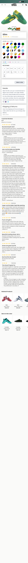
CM (18, 62)
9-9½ (8, 72)
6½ (15, 68)
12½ (22, 72)
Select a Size (19, 82)
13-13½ (4, 75)
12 (18, 72)
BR (15, 62)
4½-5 (8, 68)
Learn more (6, 114)
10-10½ (11, 72)
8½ (4, 72)
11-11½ (15, 72)
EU (12, 62)
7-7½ (19, 68)
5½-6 (11, 68)
